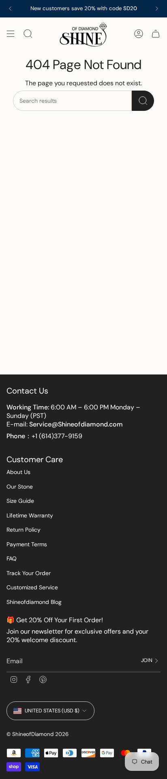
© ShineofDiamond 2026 (37, 734)
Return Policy (23, 529)
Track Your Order (28, 573)
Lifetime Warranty (29, 515)
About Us (18, 472)
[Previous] (10, 8)
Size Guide (20, 500)
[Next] (157, 8)
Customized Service (32, 587)
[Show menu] (10, 34)
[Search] (143, 101)
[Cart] (155, 34)
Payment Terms (26, 544)
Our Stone (19, 486)
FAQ (11, 558)
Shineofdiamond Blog (34, 602)
